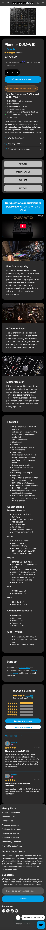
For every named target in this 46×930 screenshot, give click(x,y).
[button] (10, 53)
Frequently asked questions (19, 149)
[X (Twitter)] (12, 911)
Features (23, 164)
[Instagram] (8, 911)
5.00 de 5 (29, 696)
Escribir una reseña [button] (23, 721)
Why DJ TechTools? (16, 138)
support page (24, 667)
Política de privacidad (10, 837)
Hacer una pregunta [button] (23, 727)
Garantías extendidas (10, 833)
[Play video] (23, 226)
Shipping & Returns (15, 144)
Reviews (23, 188)
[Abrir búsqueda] (8, 2)
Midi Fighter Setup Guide (12, 846)
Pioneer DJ (11, 49)
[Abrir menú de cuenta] (37, 2)
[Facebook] (3, 911)
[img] (10, 748)
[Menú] (3, 3)
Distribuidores (7, 821)
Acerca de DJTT (8, 817)
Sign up (23, 899)
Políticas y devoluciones (11, 829)
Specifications (23, 172)
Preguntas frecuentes (10, 825)
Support (23, 180)
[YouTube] (16, 911)
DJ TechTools (26, 924)
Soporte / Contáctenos (11, 812)
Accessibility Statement (11, 842)
